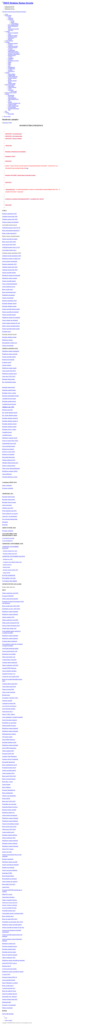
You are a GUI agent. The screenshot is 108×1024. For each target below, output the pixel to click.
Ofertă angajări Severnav (9, 725)
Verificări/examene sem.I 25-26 (11, 247)
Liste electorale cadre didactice (9, 706)
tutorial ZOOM (6, 572)
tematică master (6, 567)
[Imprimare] (5, 122)
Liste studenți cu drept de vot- (10, 644)
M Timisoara (8, 739)
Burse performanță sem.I (9, 292)
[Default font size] (9, 8)
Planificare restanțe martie (9, 368)
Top (6, 1017)
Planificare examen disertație (10, 745)
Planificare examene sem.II (9, 438)
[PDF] (10, 122)
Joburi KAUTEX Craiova (9, 963)
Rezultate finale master (8, 496)
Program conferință (7, 488)
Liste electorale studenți (8, 708)
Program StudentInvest (8, 790)
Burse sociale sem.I (7, 289)
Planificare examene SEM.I (8, 451)
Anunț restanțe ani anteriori (9, 881)
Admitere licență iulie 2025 (9, 270)
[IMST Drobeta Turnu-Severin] (17, 3)
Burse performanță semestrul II (10, 230)
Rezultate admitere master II (10, 421)
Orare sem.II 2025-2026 (9, 244)
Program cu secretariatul (9, 1005)
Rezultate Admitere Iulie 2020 (10, 553)
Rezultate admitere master (9, 337)
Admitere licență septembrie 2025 (11, 256)
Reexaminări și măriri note (9, 343)
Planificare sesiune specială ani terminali (13, 960)
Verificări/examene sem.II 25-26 (11, 227)
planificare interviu (7, 564)
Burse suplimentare (7, 793)
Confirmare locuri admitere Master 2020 (12, 562)
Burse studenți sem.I (8, 916)
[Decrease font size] (10, 9)
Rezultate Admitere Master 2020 (10, 570)
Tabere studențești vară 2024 (10, 665)
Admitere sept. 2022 (8, 407)
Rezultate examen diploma (9, 835)
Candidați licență (7, 432)
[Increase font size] (9, 6)
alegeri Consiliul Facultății (12, 644)
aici (27, 168)
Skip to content (7, 116)
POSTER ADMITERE (8, 575)
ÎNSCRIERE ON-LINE (9, 578)
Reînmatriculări (6, 1002)
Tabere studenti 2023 (8, 751)
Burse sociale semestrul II (9, 233)
